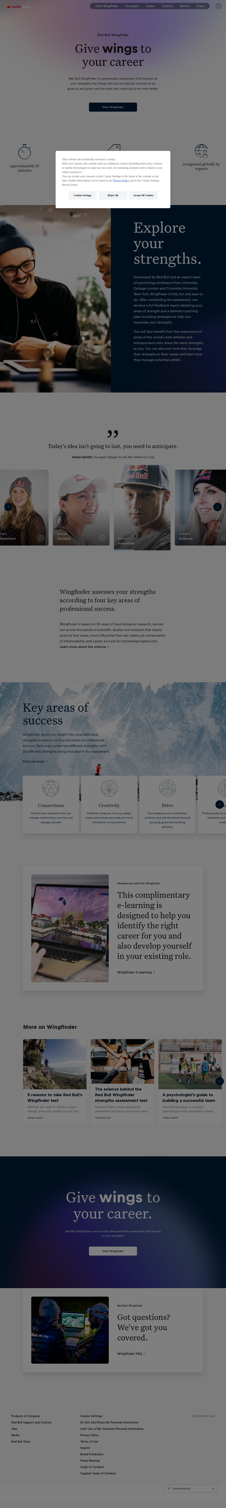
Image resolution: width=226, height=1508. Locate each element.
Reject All (113, 195)
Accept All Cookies (143, 195)
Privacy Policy (121, 180)
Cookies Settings (82, 195)
